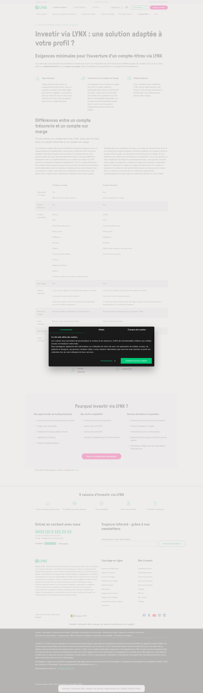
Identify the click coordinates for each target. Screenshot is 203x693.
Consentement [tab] (66, 330)
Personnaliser (106, 361)
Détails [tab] (101, 330)
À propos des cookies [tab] (137, 330)
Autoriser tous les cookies (136, 361)
